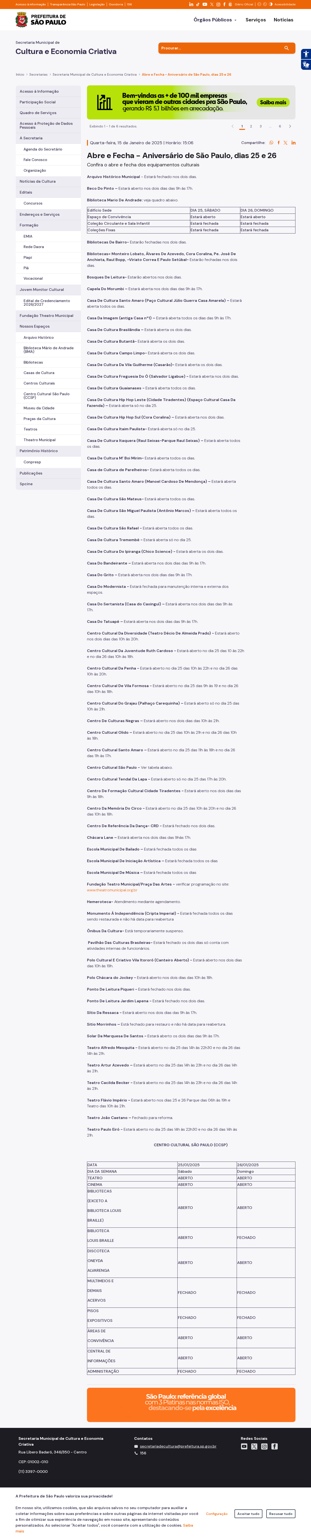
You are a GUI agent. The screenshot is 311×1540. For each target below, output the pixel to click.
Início (20, 74)
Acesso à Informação (39, 91)
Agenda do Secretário (43, 149)
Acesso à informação (31, 4)
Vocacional (33, 278)
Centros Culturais (39, 383)
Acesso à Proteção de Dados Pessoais (46, 125)
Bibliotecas (33, 362)
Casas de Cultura (39, 372)
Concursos (33, 203)
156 (129, 4)
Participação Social (38, 102)
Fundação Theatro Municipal (46, 315)
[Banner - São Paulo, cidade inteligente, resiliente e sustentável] (191, 1404)
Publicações (31, 473)
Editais (26, 192)
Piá (26, 268)
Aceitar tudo (248, 1514)
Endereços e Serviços (40, 214)
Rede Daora (34, 246)
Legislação (97, 4)
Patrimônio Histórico (39, 450)
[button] (290, 126)
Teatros (30, 429)
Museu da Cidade (39, 408)
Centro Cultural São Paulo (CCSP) (46, 396)
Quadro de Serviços (38, 112)
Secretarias (38, 74)
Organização (35, 170)
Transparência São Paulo (67, 4)
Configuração (217, 1514)
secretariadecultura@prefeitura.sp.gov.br (178, 1446)
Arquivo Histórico (39, 337)
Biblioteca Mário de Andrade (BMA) (49, 350)
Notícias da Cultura (38, 181)
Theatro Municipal (40, 440)
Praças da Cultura (40, 418)
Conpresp (32, 462)
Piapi (28, 257)
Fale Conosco (35, 159)
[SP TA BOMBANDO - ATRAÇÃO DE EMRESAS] (191, 102)
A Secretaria (31, 138)
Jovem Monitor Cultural (42, 289)
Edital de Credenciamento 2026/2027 (47, 302)
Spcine (26, 483)
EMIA (28, 236)
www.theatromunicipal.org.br (112, 890)
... (270, 126)
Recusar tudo (281, 1514)
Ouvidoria (116, 4)
